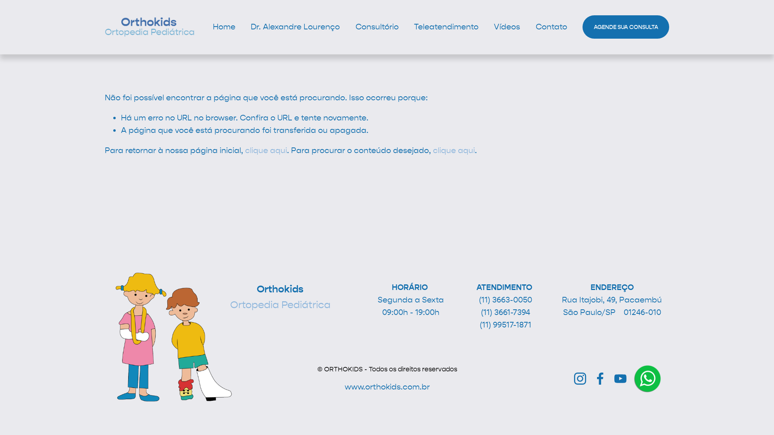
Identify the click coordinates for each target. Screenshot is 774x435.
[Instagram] (580, 378)
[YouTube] (620, 378)
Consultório (377, 26)
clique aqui (266, 150)
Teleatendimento (446, 26)
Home (224, 26)
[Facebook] (600, 378)
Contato (551, 26)
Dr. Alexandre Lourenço (295, 26)
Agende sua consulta (626, 27)
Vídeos (507, 26)
